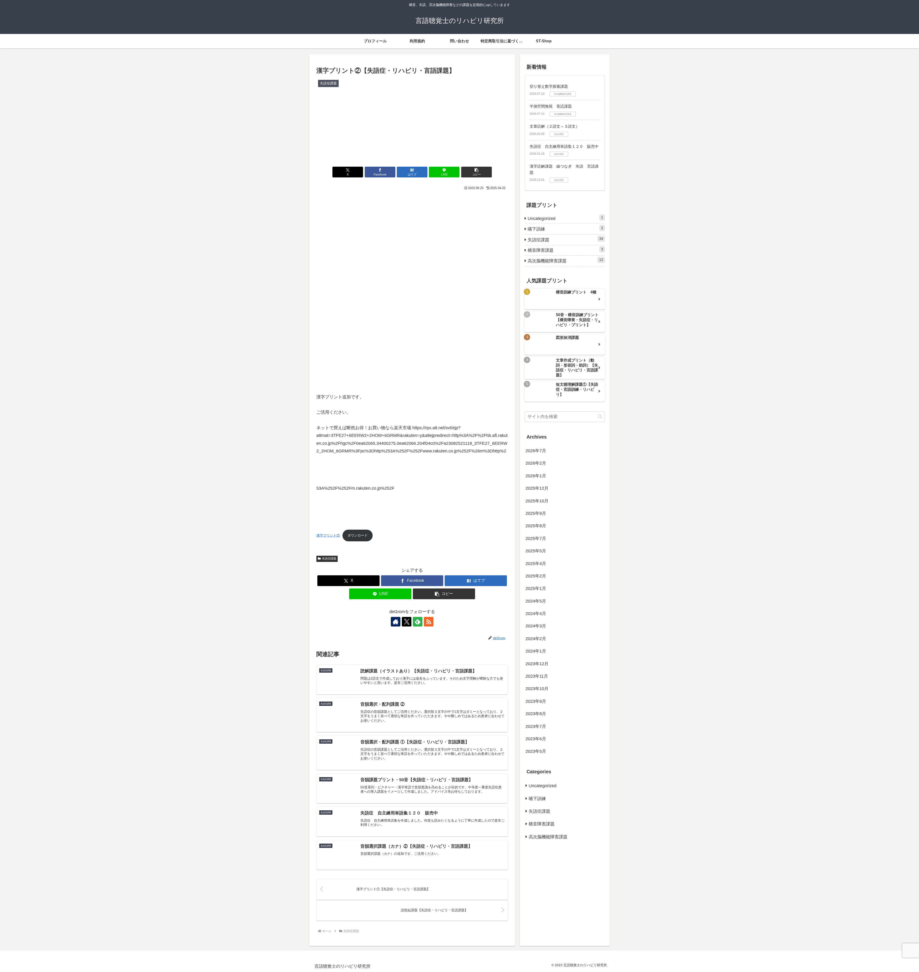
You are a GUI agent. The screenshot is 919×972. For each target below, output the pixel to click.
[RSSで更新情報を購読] (428, 621)
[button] (476, 172)
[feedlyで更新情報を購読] (417, 621)
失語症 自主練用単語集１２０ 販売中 (564, 146)
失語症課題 (329, 558)
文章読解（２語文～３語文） (554, 126)
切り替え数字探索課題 (549, 86)
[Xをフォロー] (406, 621)
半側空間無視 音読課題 (551, 106)
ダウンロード (357, 535)
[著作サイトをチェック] (395, 621)
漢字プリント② (328, 535)
